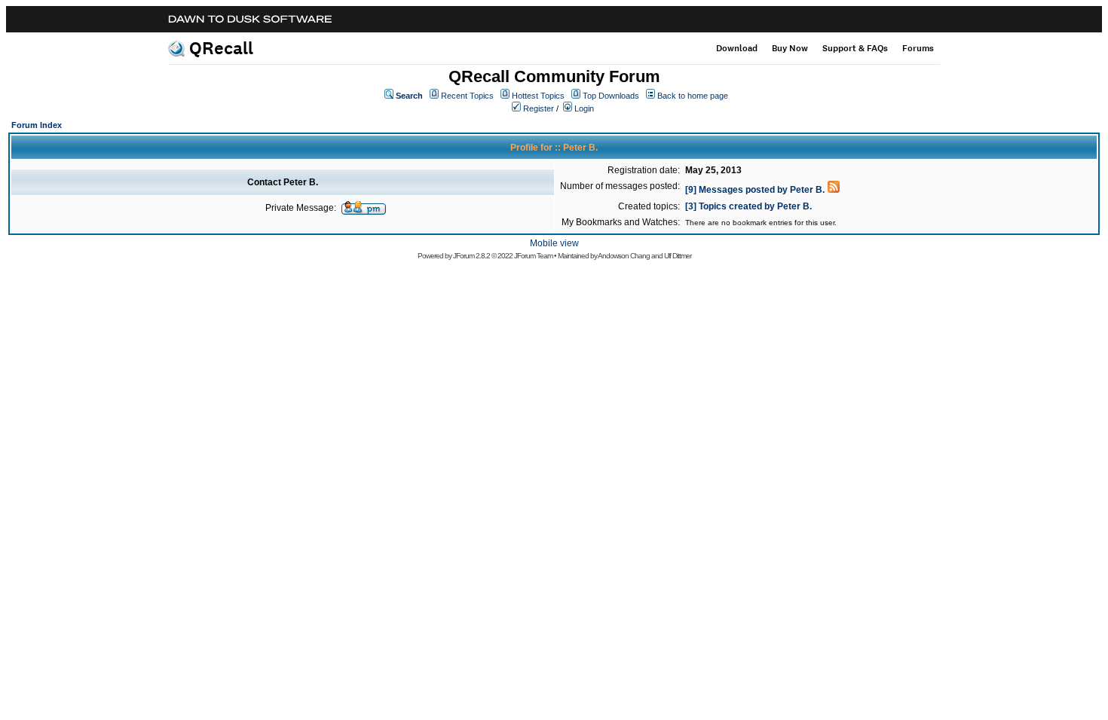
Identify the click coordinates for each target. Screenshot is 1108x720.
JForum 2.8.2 (471, 256)
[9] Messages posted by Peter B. (755, 190)
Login (584, 108)
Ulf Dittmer (677, 256)
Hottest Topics (538, 95)
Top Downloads (611, 95)
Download (737, 48)
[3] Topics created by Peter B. (748, 206)
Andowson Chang (624, 256)
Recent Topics (467, 95)
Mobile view (554, 243)
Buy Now (790, 48)
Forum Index (36, 125)
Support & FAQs (855, 48)
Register (538, 108)
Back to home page (692, 95)
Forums (918, 48)
